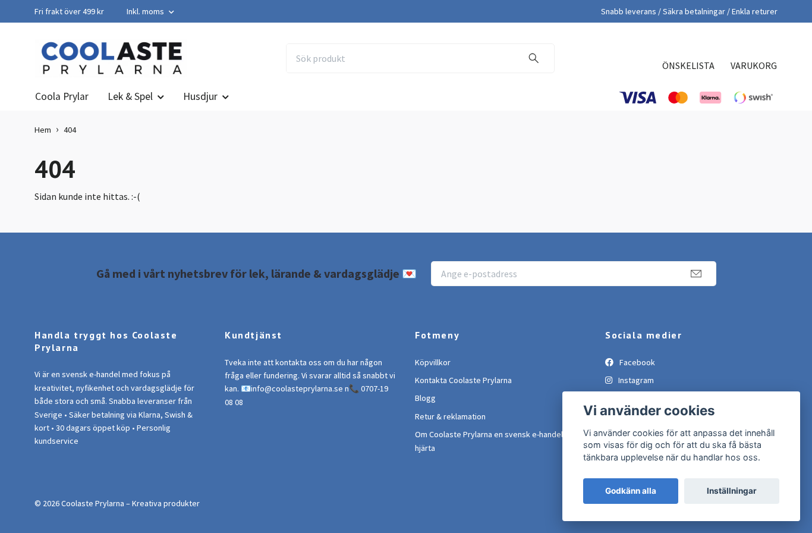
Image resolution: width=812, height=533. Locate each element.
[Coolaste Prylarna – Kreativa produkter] (111, 58)
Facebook (636, 362)
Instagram (635, 380)
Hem (42, 129)
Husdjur (200, 96)
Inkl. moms (146, 11)
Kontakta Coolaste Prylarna (463, 380)
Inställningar (732, 491)
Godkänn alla (630, 491)
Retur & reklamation (450, 416)
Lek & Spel (130, 96)
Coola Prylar (62, 96)
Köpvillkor (433, 362)
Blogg (425, 398)
